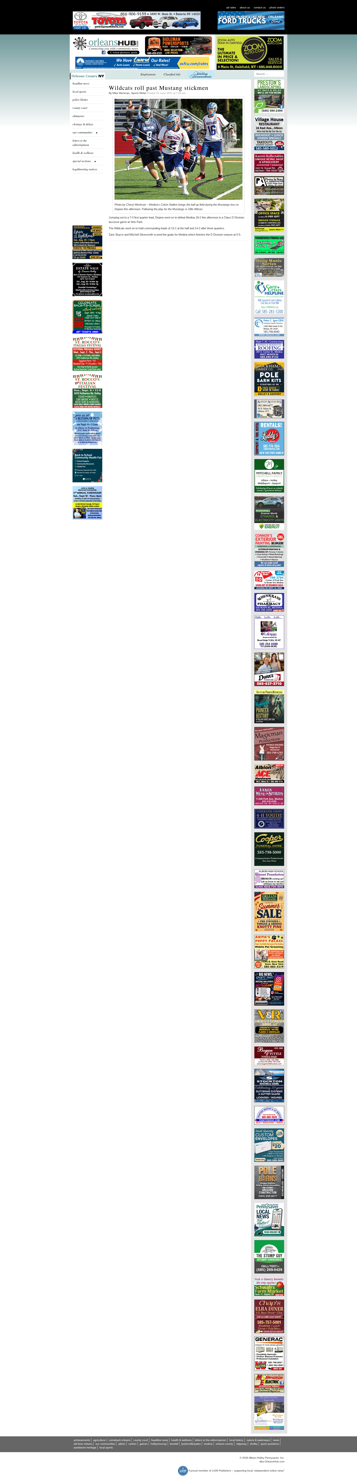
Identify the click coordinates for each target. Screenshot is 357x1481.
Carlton (132, 1443)
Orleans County (224, 1443)
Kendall (174, 1443)
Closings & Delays (83, 124)
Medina (208, 1443)
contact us (260, 7)
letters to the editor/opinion (81, 142)
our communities (105, 1443)
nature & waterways (258, 1440)
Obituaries (78, 116)
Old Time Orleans (83, 1443)
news (276, 1440)
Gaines (143, 1443)
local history (236, 1440)
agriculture (99, 1440)
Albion (121, 1443)
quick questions (270, 1443)
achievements (82, 1440)
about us (245, 7)
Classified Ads (172, 74)
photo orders (276, 7)
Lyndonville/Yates (191, 1443)
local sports (79, 91)
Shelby (254, 1443)
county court (80, 108)
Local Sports (106, 1447)
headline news (81, 83)
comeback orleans (119, 1440)
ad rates (231, 7)
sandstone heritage (85, 1447)
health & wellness (83, 153)
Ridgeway (241, 1443)
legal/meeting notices (85, 169)
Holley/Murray (159, 1443)
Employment (148, 74)
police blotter (80, 99)
